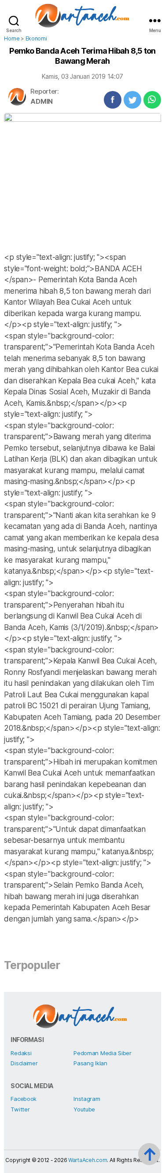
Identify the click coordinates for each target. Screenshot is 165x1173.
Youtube (84, 1109)
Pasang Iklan (90, 1063)
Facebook (24, 1098)
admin (41, 101)
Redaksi (21, 1052)
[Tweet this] (132, 100)
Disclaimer (24, 1063)
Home (11, 38)
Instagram (86, 1098)
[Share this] (112, 100)
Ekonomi (36, 38)
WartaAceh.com (87, 1160)
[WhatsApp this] (152, 100)
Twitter (20, 1109)
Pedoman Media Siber (102, 1052)
